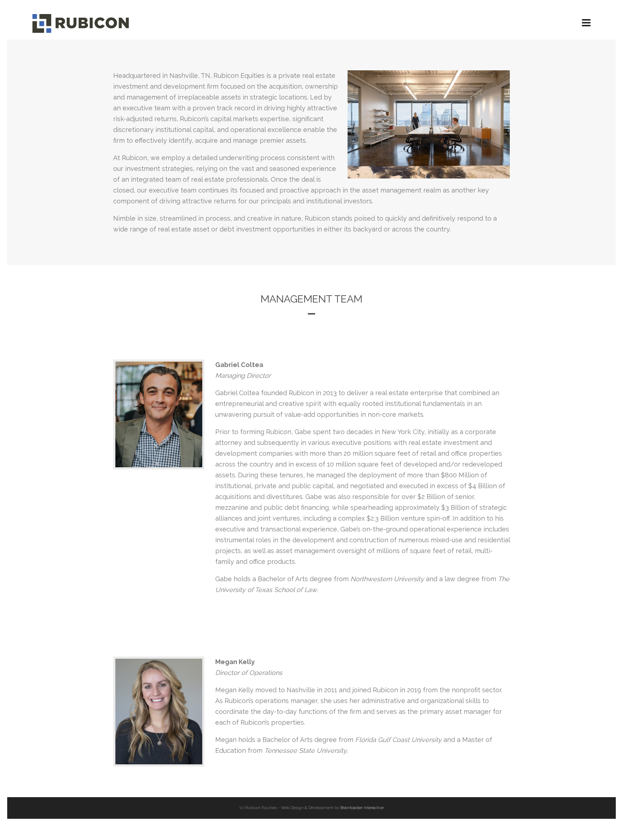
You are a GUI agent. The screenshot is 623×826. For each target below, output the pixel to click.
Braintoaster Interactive (362, 807)
